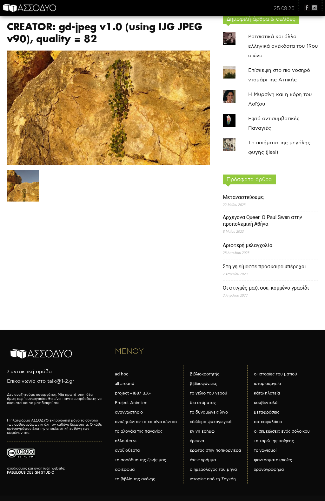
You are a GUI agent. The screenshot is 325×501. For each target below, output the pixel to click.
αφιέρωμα (125, 469)
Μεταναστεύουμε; (243, 197)
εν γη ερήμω (202, 431)
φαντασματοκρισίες (273, 460)
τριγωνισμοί (265, 450)
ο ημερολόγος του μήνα (213, 469)
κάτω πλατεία (267, 393)
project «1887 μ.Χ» (133, 393)
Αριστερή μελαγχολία (247, 245)
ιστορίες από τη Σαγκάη (213, 479)
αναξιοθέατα (127, 450)
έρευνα (197, 440)
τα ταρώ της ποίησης (274, 440)
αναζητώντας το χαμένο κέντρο (146, 421)
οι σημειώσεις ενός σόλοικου (282, 431)
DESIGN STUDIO (30, 472)
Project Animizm (131, 402)
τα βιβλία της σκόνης (135, 479)
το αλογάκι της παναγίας (138, 431)
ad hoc (121, 374)
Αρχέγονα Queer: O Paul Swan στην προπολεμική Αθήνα (262, 220)
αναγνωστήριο (129, 412)
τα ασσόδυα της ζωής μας (140, 460)
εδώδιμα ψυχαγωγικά (210, 421)
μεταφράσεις (266, 412)
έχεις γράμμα (203, 460)
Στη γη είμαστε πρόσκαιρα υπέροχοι (264, 267)
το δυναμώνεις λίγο (209, 412)
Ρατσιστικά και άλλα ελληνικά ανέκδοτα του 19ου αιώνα (283, 46)
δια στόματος (203, 402)
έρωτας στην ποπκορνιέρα (215, 450)
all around (124, 383)
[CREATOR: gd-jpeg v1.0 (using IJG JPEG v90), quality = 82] (108, 164)
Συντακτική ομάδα (29, 372)
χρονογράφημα (269, 469)
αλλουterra (125, 440)
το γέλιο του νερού (208, 393)
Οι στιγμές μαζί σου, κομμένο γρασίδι (266, 288)
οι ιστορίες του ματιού (275, 374)
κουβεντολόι (266, 402)
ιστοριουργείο (267, 383)
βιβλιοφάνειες (203, 383)
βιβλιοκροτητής (204, 374)
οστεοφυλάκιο (268, 421)
